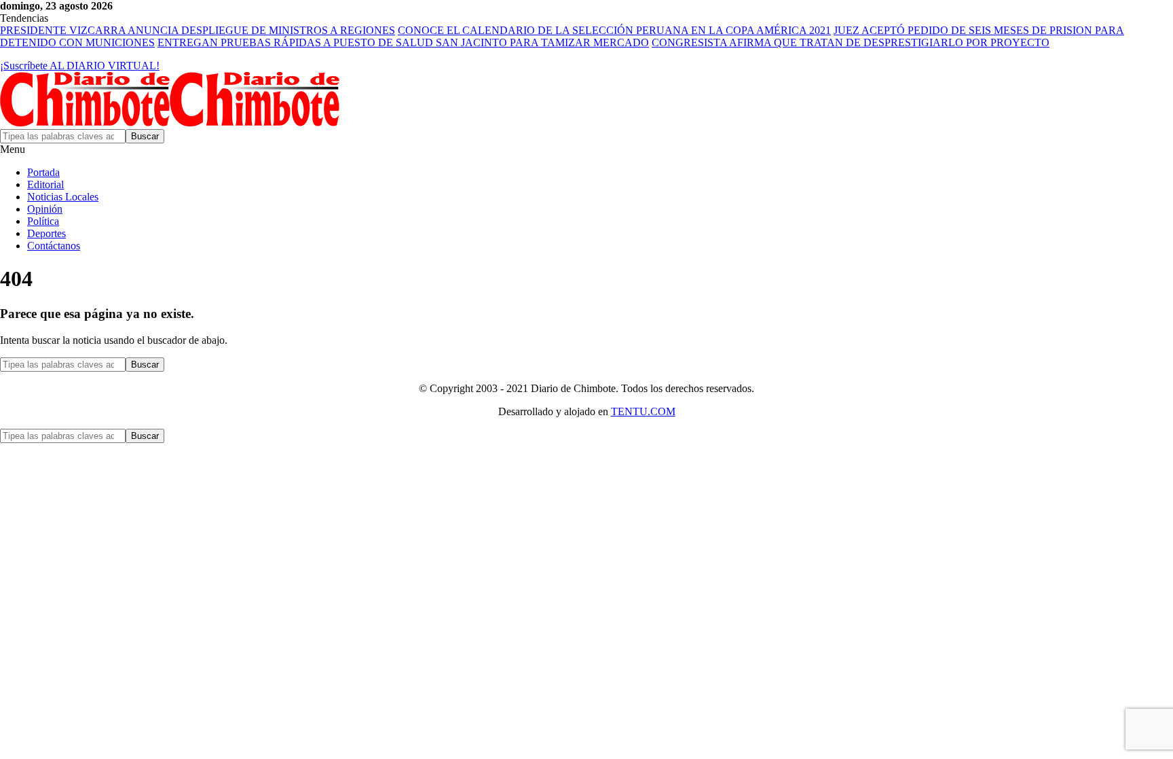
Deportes (46, 233)
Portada (43, 172)
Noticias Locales (62, 196)
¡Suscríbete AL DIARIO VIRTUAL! (80, 65)
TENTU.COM (643, 411)
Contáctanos (53, 245)
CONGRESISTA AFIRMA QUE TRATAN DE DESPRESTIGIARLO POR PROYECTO (850, 42)
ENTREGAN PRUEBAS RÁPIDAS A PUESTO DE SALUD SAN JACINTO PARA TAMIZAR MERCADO (403, 42)
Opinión (44, 209)
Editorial (45, 184)
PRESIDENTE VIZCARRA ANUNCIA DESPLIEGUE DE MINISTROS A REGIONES (197, 30)
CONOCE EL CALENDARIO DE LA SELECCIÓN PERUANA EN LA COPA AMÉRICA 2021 (614, 30)
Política (43, 221)
